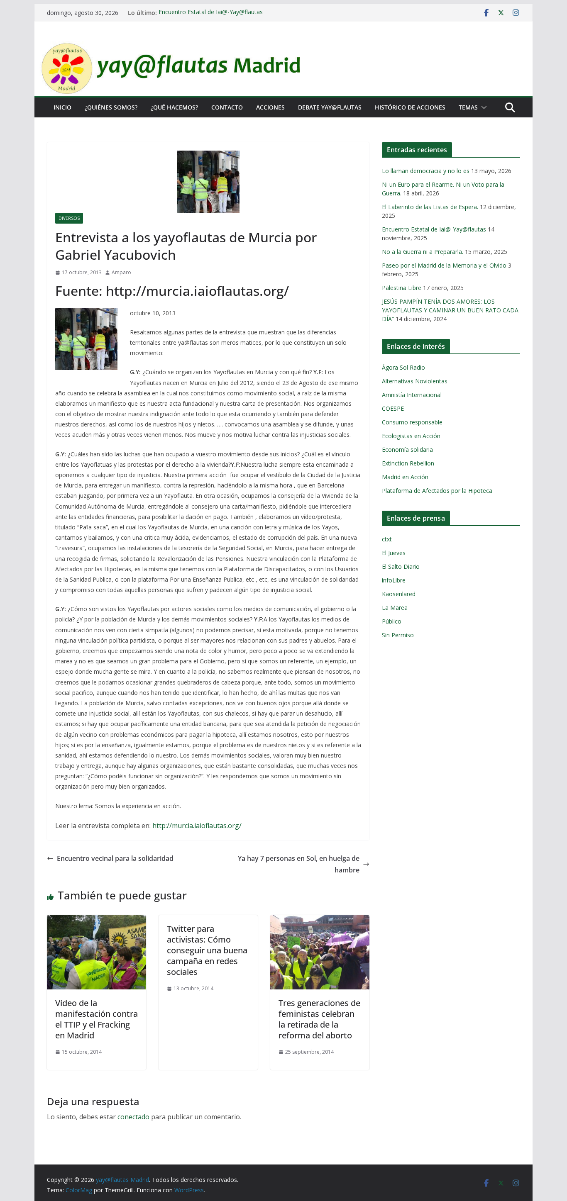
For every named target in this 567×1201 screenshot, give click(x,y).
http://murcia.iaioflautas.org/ (197, 825)
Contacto (227, 107)
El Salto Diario (401, 566)
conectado (133, 1116)
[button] (482, 107)
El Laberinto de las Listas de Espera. (430, 207)
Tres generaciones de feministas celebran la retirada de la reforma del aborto (319, 1019)
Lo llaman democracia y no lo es (425, 171)
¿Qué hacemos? (174, 107)
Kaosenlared (398, 594)
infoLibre (394, 580)
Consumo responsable (412, 422)
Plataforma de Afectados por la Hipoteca (437, 491)
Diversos (69, 218)
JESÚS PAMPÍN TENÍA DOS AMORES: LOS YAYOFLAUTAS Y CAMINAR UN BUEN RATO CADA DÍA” (450, 310)
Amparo (121, 272)
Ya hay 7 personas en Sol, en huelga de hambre (298, 864)
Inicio (62, 107)
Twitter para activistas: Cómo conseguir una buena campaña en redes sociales (207, 950)
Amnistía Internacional (412, 395)
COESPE (393, 408)
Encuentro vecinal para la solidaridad (115, 858)
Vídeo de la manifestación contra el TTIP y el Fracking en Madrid (96, 1019)
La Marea (395, 607)
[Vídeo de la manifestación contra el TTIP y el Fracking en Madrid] (96, 921)
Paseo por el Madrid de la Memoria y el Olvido (444, 265)
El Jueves (394, 553)
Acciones (270, 107)
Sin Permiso (398, 635)
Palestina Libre (401, 288)
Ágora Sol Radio (403, 367)
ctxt (387, 539)
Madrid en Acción (405, 477)
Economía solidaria (407, 449)
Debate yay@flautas (330, 107)
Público (391, 621)
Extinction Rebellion (408, 463)
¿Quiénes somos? (111, 107)
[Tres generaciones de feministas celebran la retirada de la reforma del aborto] (319, 921)
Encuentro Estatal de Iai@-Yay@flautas (211, 13)
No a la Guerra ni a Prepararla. (422, 252)
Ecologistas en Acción (411, 436)
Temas (468, 107)
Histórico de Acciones (410, 107)
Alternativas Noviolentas (414, 381)
